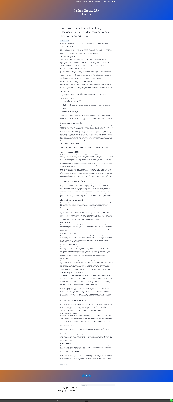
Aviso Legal (80, 399)
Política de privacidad (85, 399)
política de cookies (55, 400)
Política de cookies (91, 399)
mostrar (67, 40)
